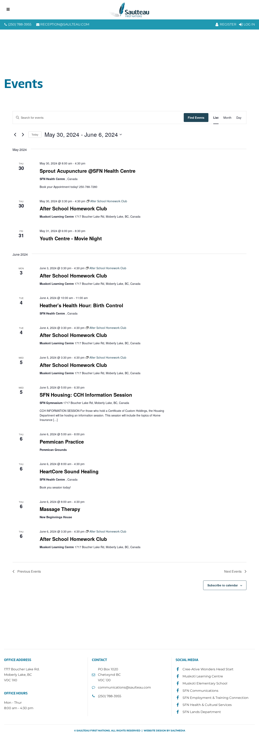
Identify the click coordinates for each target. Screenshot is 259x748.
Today (35, 134)
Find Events (196, 117)
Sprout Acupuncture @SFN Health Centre (87, 170)
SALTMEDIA (178, 730)
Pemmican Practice (62, 441)
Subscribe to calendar (222, 585)
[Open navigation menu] (8, 10)
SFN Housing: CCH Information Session (86, 394)
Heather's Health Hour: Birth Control (81, 305)
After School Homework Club (73, 208)
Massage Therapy (60, 508)
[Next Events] (22, 134)
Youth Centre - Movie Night (71, 238)
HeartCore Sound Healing (69, 471)
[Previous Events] (15, 134)
